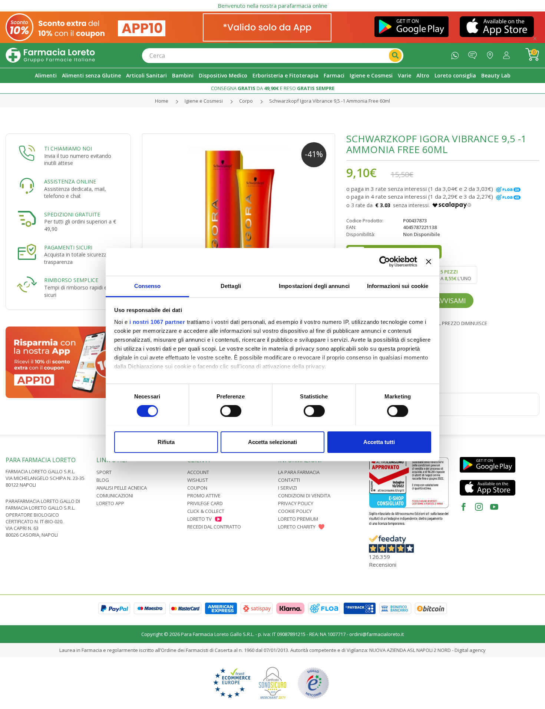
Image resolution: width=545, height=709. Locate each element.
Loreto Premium (298, 519)
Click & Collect (205, 511)
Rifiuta (166, 441)
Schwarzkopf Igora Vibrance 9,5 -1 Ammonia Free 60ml (329, 100)
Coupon (197, 487)
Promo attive (204, 495)
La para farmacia (299, 472)
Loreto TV (199, 519)
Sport (104, 472)
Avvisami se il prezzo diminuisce (447, 323)
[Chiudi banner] (428, 261)
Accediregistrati (508, 53)
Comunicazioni (114, 495)
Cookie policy (295, 511)
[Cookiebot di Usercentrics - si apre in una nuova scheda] (384, 261)
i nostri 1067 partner (157, 321)
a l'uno (455, 275)
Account (198, 472)
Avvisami (451, 300)
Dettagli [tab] (231, 285)
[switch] (230, 411)
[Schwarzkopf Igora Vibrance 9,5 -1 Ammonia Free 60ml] (238, 230)
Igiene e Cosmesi (204, 100)
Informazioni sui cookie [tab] (397, 285)
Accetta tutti (379, 441)
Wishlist (197, 480)
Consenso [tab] (147, 285)
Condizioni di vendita (304, 495)
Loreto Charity (297, 526)
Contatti (289, 480)
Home (161, 100)
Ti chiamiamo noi (68, 148)
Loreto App (110, 503)
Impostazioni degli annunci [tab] (314, 285)
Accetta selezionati (272, 441)
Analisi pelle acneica (121, 487)
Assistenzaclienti (474, 53)
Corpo (246, 100)
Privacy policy (295, 503)
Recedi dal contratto (214, 526)
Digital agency (470, 650)
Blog (102, 480)
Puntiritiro (491, 53)
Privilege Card (205, 503)
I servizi (287, 487)
